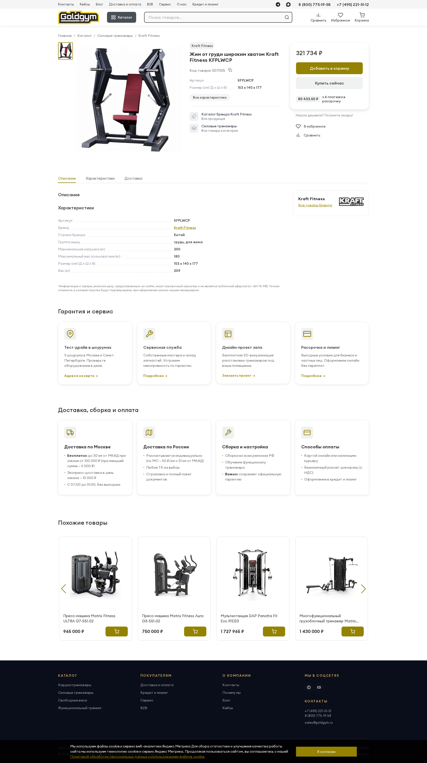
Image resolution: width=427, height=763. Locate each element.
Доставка (133, 178)
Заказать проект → (238, 375)
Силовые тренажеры (115, 35)
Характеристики (100, 178)
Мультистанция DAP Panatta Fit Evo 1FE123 (249, 618)
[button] (363, 588)
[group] (129, 99)
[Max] (288, 4)
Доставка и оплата (125, 4)
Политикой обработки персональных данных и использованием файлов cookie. (137, 756)
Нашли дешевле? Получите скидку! (324, 115)
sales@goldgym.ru (319, 722)
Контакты (66, 4)
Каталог (125, 17)
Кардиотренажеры (74, 685)
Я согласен (326, 752)
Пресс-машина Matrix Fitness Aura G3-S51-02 (172, 618)
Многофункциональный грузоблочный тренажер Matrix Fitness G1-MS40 (327, 618)
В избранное (314, 126)
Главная (65, 35)
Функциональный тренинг (80, 708)
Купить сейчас (329, 83)
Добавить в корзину (329, 68)
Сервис (165, 4)
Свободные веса (72, 700)
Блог (99, 4)
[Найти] (287, 17)
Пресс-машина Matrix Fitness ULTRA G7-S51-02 (89, 618)
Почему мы (231, 692)
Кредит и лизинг (205, 4)
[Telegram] (278, 4)
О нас (182, 4)
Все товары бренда (315, 205)
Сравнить (312, 135)
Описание (67, 178)
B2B (150, 4)
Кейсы (85, 4)
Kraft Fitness (149, 35)
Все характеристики (210, 97)
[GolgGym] (78, 17)
